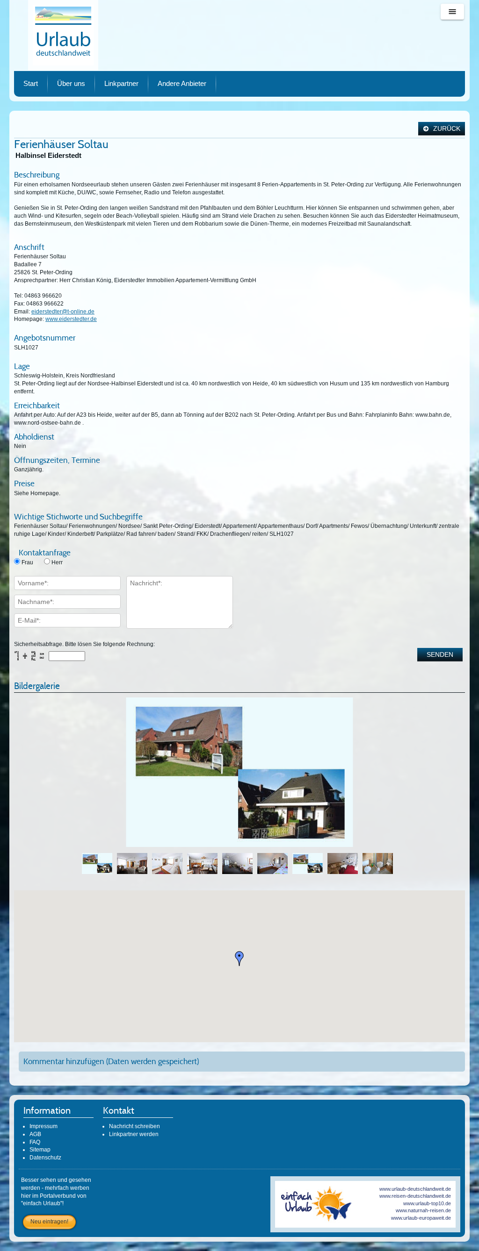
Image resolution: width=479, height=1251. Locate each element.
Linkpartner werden (134, 1134)
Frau (27, 562)
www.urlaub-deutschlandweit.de (415, 1189)
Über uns (71, 83)
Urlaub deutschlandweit (63, 35)
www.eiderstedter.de (71, 319)
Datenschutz (45, 1157)
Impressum (43, 1126)
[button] (239, 958)
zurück (445, 128)
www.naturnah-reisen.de (423, 1210)
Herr (57, 562)
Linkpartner (121, 83)
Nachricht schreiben (134, 1126)
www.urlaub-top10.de (427, 1203)
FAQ (34, 1142)
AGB (35, 1134)
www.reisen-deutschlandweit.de (415, 1196)
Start (30, 83)
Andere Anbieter (182, 83)
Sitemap (40, 1149)
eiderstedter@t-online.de (62, 311)
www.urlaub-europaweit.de (421, 1218)
